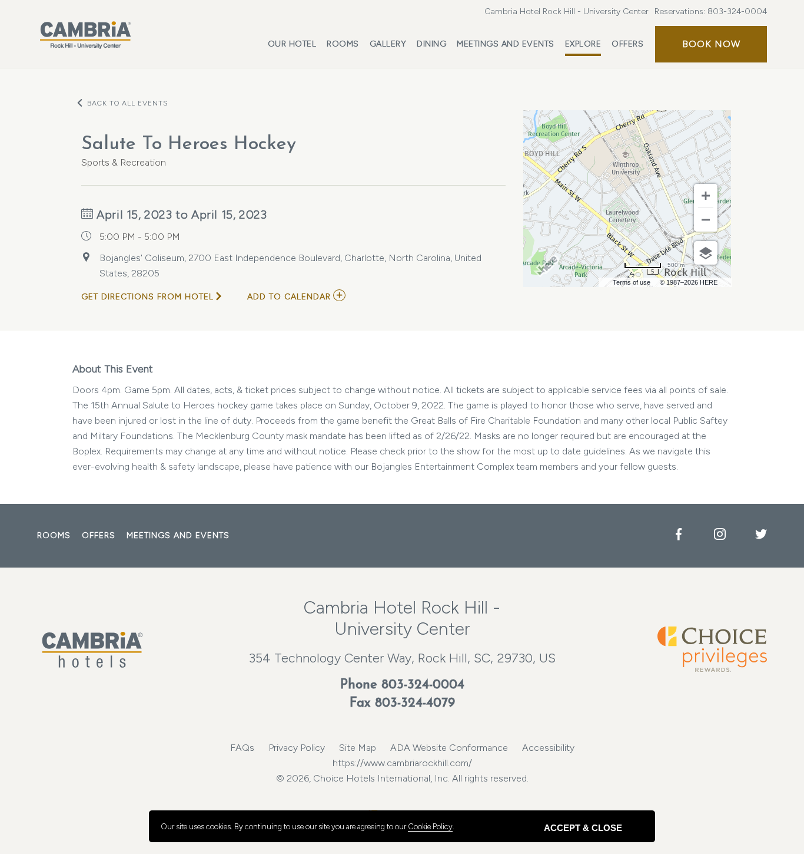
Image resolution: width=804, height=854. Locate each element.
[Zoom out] (705, 220)
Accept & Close (583, 828)
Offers (627, 44)
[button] (711, 44)
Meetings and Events (505, 44)
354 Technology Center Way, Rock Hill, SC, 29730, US (402, 658)
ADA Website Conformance (449, 747)
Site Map (357, 747)
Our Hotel (292, 44)
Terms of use (631, 282)
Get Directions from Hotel (147, 297)
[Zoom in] (705, 195)
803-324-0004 (737, 11)
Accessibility (548, 747)
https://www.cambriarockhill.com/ (402, 763)
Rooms (343, 44)
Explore (583, 44)
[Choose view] (705, 253)
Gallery (388, 44)
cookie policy (430, 826)
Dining (431, 44)
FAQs (242, 747)
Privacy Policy (296, 747)
